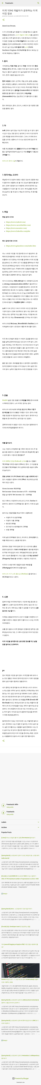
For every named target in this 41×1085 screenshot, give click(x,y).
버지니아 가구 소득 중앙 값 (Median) (15, 574)
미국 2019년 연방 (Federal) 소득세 (14, 461)
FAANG (5, 400)
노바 (26, 47)
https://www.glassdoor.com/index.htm (21, 246)
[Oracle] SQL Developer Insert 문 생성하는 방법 (15, 926)
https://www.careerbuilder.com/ (18, 225)
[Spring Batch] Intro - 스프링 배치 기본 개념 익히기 (16, 908)
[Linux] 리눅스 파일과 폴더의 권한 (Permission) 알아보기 (18, 837)
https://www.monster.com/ (16, 228)
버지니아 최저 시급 (8, 161)
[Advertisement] (20, 776)
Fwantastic (9, 3)
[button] (3, 20)
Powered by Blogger (22, 1078)
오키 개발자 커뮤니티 (23, 35)
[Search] (38, 3)
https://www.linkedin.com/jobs (18, 231)
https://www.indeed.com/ (16, 222)
